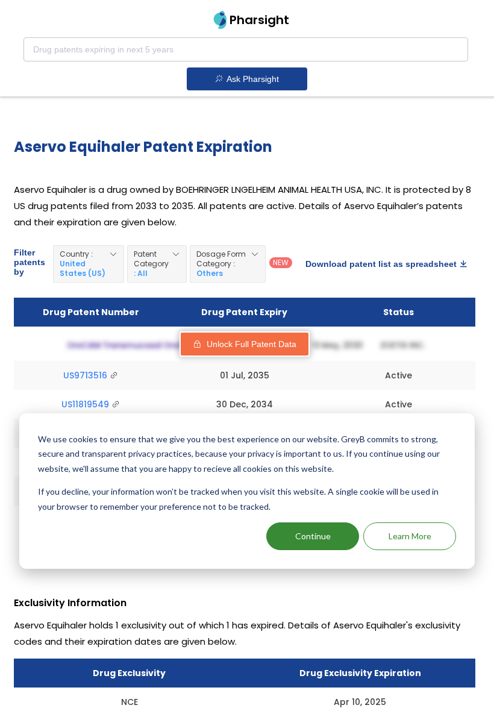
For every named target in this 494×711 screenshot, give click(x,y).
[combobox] (245, 49)
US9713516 (86, 375)
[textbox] (245, 49)
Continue (313, 536)
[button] (89, 264)
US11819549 (86, 404)
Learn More (410, 536)
